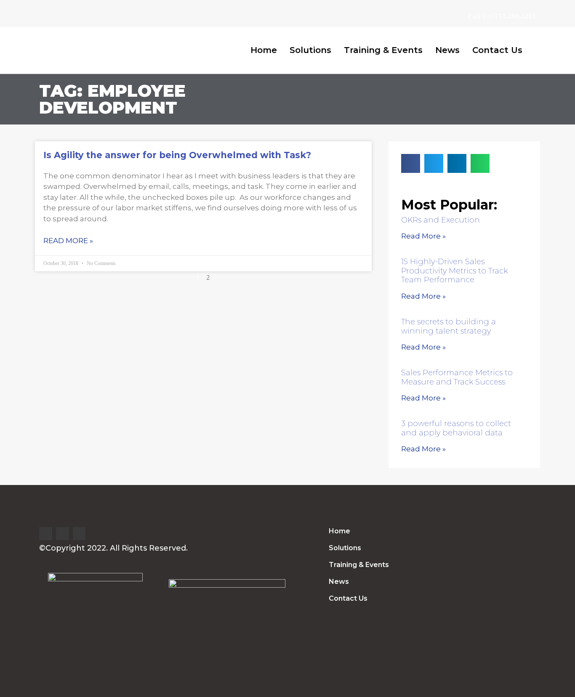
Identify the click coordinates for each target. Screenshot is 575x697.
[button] (410, 163)
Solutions (310, 50)
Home (263, 50)
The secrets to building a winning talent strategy (448, 326)
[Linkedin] (45, 533)
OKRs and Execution (440, 220)
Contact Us (497, 50)
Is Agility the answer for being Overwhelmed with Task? (177, 155)
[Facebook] (62, 533)
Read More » (68, 240)
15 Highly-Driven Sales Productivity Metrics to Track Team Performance (454, 270)
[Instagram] (79, 533)
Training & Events (383, 50)
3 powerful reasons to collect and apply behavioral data (456, 428)
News (447, 50)
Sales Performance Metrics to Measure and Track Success (457, 377)
